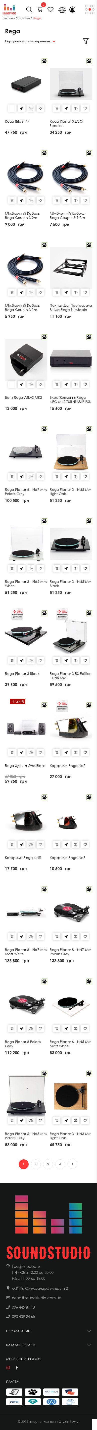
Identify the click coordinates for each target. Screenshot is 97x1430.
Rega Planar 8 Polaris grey (23, 1044)
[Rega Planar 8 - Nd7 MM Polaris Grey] (71, 912)
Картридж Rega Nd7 (68, 766)
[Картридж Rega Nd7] (71, 728)
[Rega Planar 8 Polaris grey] (26, 1004)
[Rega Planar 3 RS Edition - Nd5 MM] (71, 636)
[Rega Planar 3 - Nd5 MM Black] (71, 544)
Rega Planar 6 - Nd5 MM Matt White (71, 1044)
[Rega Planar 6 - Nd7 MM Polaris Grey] (26, 452)
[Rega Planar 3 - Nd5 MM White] (26, 544)
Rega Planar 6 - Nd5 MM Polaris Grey (26, 1136)
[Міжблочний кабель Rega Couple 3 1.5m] (71, 176)
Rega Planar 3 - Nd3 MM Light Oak (71, 1136)
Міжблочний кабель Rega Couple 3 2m (22, 215)
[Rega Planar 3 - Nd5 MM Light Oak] (71, 452)
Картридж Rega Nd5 (23, 858)
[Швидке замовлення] (21, 108)
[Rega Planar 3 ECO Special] (71, 84)
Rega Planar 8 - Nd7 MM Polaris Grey (71, 952)
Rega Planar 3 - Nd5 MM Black (71, 584)
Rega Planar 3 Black (22, 674)
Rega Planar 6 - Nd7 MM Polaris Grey (26, 492)
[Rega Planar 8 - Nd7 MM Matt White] (26, 912)
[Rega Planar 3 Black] (26, 636)
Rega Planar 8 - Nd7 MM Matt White (26, 952)
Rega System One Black (25, 766)
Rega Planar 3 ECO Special (66, 123)
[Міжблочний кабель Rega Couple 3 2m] (26, 176)
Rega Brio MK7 (17, 121)
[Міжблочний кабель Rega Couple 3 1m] (26, 268)
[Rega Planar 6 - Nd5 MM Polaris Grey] (26, 1096)
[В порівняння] (31, 108)
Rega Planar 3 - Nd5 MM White (26, 584)
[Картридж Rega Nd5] (26, 820)
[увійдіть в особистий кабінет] (72, 9)
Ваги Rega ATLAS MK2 (23, 397)
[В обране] (40, 108)
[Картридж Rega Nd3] (71, 820)
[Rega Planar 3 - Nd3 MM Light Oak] (71, 1096)
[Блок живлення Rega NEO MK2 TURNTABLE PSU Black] (71, 360)
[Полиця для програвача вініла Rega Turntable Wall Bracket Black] (71, 268)
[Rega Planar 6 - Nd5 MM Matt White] (71, 1004)
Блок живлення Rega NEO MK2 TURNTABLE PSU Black (70, 401)
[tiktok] (25, 1368)
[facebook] (17, 1368)
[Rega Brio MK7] (26, 84)
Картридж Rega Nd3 (68, 858)
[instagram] (8, 1368)
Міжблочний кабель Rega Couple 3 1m (22, 307)
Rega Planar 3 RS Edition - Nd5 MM (71, 676)
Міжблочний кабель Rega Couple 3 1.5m (67, 215)
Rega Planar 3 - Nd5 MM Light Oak (71, 492)
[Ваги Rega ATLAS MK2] (26, 360)
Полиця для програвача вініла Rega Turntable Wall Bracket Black (71, 309)
